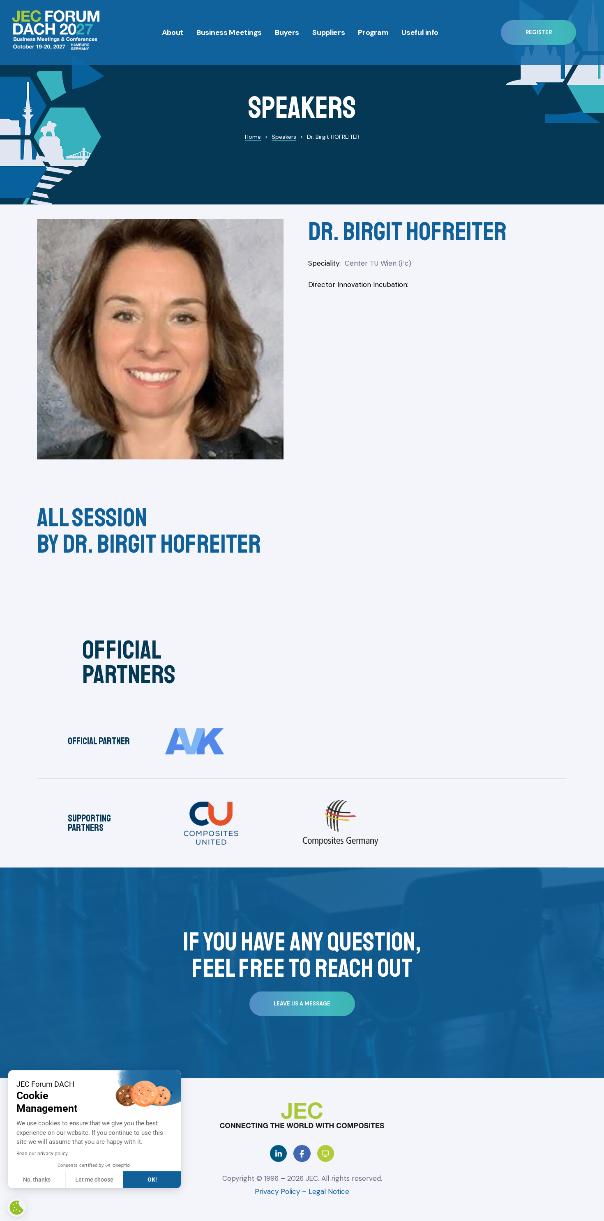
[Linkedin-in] (278, 1153)
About (173, 32)
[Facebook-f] (301, 1153)
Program (373, 32)
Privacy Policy (278, 1191)
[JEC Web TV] (325, 1153)
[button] (538, 32)
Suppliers (328, 32)
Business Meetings (229, 32)
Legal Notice (329, 1191)
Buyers (287, 32)
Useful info (419, 32)
